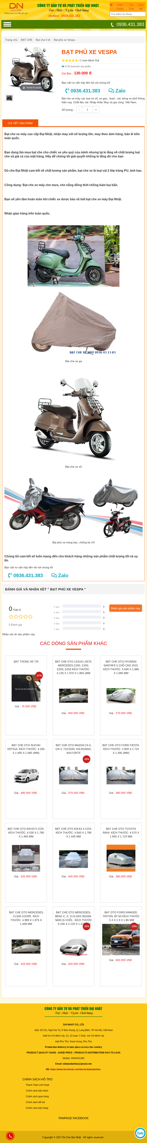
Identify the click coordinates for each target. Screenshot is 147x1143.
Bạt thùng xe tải (26, 661)
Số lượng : (68, 109)
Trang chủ (11, 39)
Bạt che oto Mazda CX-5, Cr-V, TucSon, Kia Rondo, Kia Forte (74, 749)
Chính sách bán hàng (37, 1108)
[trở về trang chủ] (17, 8)
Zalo (120, 91)
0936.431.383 (129, 24)
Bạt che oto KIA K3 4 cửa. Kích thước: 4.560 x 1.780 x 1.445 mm (73, 832)
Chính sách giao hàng (37, 1096)
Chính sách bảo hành (37, 1090)
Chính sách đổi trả (35, 1102)
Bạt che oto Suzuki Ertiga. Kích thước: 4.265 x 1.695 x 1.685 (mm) (26, 749)
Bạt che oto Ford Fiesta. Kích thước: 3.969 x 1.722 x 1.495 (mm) (121, 749)
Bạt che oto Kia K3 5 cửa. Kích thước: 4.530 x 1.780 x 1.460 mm (26, 832)
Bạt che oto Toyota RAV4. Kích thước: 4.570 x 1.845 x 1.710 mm (121, 832)
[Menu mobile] (7, 24)
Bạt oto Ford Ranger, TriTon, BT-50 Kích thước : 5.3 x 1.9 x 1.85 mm (121, 916)
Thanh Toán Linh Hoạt (37, 1085)
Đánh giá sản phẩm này (125, 608)
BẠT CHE (26, 39)
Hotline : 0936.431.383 (64, 15)
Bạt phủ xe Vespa (64, 39)
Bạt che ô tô (43, 39)
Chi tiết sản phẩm (20, 123)
